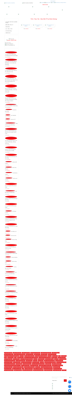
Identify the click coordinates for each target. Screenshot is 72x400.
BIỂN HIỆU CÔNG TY (9, 24)
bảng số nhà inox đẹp (29, 354)
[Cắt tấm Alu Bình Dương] (8, 109)
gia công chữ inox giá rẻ (48, 370)
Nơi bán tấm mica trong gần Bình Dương (11, 292)
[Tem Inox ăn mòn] (7, 235)
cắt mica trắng (40, 360)
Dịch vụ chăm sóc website (16, 368)
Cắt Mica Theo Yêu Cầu (52, 354)
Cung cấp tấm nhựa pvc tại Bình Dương (11, 253)
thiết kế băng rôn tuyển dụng (35, 352)
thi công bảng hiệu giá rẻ (27, 363)
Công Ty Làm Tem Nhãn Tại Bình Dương (31, 357)
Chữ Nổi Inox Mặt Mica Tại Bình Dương (11, 105)
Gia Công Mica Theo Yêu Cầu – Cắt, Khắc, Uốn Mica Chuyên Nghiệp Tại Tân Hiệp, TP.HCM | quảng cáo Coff (11, 80)
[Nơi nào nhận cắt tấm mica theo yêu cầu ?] (10, 284)
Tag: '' (44, 19)
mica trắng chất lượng (59, 360)
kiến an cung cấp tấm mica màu (26, 362)
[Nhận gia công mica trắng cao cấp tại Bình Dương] (11, 297)
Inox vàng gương (13, 115)
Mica (5, 357)
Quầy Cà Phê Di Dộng (61, 357)
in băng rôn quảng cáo (55, 352)
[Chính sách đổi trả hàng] (8, 161)
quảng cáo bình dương (17, 370)
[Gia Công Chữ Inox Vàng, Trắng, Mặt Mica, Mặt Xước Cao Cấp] (11, 68)
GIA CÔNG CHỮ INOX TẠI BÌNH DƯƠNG (11, 22)
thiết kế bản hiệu (10, 357)
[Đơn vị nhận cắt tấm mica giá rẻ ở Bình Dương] (11, 311)
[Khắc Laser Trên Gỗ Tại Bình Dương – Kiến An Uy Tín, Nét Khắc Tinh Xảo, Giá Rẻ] (11, 129)
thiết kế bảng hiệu (18, 363)
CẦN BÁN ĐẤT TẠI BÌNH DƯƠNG (45, 365)
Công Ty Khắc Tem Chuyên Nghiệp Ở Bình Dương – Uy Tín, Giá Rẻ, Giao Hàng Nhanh (11, 63)
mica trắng (35, 360)
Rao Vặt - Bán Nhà (16, 359)
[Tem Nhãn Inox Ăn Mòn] (8, 172)
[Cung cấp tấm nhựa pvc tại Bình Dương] (10, 251)
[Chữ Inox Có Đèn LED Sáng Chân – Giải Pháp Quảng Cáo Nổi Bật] (11, 147)
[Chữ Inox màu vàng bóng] (8, 177)
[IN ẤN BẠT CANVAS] (8, 210)
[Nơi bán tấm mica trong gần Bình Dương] (10, 291)
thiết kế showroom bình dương (38, 370)
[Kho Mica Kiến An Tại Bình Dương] (10, 190)
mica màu (41, 362)
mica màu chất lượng (16, 362)
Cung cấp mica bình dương (48, 368)
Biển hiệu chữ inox (41, 359)
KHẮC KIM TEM (44, 354)
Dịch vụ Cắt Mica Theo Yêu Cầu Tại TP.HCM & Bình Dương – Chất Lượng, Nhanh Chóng (11, 90)
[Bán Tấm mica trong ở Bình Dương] (10, 271)
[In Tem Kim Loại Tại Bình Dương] (9, 345)
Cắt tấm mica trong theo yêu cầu (9, 363)
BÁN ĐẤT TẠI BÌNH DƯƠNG (57, 365)
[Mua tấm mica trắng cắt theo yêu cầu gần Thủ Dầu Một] (11, 333)
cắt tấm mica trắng (29, 360)
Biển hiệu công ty (20, 357)
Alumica (35, 359)
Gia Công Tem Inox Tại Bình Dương (44, 357)
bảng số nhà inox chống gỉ (8, 354)
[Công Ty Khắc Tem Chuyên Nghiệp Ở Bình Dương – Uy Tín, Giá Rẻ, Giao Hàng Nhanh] (11, 60)
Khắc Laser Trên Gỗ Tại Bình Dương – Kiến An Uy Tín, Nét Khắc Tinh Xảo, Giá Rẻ (11, 132)
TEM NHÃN (7, 26)
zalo (22, 368)
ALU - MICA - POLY (8, 28)
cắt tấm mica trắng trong (49, 359)
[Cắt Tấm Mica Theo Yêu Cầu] (9, 266)
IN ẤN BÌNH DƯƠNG (28, 368)
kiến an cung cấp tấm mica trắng (49, 360)
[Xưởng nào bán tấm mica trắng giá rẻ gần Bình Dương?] (11, 319)
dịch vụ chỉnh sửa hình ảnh (9, 370)
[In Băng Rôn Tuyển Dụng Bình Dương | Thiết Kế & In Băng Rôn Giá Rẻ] (11, 217)
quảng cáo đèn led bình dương (27, 370)
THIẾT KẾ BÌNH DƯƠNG (56, 363)
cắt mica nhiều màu (35, 362)
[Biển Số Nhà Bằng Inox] (8, 167)
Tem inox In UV (13, 119)
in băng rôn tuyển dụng (25, 352)
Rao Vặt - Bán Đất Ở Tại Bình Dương (26, 359)
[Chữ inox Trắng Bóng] (8, 239)
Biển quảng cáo (54, 357)
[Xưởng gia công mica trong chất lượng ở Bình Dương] (11, 197)
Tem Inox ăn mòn (13, 235)
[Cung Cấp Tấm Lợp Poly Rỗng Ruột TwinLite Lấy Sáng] (11, 245)
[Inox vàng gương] (7, 114)
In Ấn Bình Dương (8, 30)
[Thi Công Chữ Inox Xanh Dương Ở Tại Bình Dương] (11, 155)
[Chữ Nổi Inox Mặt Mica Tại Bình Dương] (10, 104)
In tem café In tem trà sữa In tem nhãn (38, 363)
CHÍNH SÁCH (7, 32)
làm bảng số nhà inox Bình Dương (19, 354)
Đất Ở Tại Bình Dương (8, 359)
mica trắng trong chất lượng (20, 360)
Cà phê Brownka (48, 363)
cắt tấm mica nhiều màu (8, 362)
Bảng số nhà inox (36, 354)
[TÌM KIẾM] (64, 10)
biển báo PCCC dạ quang (57, 368)
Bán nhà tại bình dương (34, 365)
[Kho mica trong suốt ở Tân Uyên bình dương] (11, 184)
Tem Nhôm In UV (14, 231)
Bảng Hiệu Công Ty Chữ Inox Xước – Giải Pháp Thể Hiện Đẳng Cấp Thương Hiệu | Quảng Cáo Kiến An (11, 99)
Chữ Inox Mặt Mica (14, 257)
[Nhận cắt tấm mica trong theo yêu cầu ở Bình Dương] (11, 304)
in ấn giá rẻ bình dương (57, 370)
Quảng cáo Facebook (8, 368)
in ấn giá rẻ (64, 370)
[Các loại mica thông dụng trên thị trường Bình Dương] (11, 224)
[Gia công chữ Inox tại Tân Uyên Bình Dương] (11, 204)
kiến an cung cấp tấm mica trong (9, 360)
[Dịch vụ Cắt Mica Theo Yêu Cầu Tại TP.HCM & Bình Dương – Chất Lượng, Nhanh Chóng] (11, 86)
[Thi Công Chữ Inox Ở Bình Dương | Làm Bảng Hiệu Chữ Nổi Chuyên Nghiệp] (11, 52)
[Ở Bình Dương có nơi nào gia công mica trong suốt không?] (11, 326)
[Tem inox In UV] (7, 118)
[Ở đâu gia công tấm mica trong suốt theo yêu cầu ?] (11, 278)
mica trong (56, 359)
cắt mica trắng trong (63, 359)
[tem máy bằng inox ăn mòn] (9, 340)
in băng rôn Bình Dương (16, 352)
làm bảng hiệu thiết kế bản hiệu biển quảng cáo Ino (12, 365)
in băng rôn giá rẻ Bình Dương (45, 352)
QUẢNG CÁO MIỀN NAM (38, 368)
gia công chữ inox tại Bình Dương (50, 362)
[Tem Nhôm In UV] (8, 231)
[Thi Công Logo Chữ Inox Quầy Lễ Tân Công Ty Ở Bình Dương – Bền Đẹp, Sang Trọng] (11, 138)
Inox (15, 357)
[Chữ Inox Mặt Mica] (8, 256)
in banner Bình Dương (8, 352)
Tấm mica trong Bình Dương (61, 362)
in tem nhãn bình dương (25, 365)
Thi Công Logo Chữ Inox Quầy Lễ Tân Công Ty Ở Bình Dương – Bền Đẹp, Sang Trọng (11, 142)
